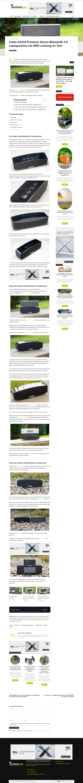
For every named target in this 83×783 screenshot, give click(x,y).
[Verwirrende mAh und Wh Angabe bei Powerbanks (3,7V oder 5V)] (30, 660)
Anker (12, 59)
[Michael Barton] (14, 635)
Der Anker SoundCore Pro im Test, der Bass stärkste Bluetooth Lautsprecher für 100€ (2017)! (43, 597)
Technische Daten (20, 102)
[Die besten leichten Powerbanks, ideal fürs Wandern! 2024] (15, 660)
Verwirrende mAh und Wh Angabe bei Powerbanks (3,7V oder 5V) (30, 669)
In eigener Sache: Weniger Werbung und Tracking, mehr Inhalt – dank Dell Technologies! (65, 80)
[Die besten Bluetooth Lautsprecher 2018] (15, 590)
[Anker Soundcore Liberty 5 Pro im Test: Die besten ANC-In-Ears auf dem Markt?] (65, 118)
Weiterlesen (15, 680)
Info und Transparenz (31, 772)
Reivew (45, 625)
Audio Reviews (15, 39)
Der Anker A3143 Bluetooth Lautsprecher (28, 104)
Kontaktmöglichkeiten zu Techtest (63, 763)
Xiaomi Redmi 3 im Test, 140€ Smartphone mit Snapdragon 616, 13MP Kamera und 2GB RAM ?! (24, 695)
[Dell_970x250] (51, 8)
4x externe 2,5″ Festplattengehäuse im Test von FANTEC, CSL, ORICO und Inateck (59, 695)
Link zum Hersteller (14, 129)
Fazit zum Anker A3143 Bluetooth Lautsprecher (30, 109)
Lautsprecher (38, 625)
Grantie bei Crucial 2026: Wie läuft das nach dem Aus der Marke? (65, 316)
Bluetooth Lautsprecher (28, 625)
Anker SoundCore (45, 377)
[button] (72, 16)
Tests (10, 39)
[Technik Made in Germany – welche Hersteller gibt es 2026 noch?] (65, 198)
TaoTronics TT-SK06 (44, 289)
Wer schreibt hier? (31, 769)
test (11, 627)
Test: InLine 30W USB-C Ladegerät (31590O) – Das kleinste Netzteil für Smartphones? (64, 173)
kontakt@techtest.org (32, 765)
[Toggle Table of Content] (44, 100)
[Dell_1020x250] (41, 752)
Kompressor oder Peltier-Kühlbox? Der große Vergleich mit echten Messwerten (65, 296)
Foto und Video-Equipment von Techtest (35, 774)
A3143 (31, 453)
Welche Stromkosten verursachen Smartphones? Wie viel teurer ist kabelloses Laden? (44, 669)
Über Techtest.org (59, 761)
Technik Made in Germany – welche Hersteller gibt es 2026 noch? (64, 212)
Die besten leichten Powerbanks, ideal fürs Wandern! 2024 (15, 668)
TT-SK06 (20, 533)
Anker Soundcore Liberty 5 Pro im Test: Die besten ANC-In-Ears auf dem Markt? (64, 132)
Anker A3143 (18, 90)
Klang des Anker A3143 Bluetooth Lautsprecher (30, 107)
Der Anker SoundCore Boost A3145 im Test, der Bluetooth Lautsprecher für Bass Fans (28, 597)
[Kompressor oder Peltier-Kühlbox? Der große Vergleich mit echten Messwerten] (65, 291)
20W (24, 90)
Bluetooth (17, 625)
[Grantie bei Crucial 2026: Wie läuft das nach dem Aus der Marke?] (65, 311)
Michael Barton (24, 633)
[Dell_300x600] (65, 245)
